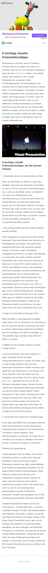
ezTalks (8, 381)
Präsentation (20, 73)
